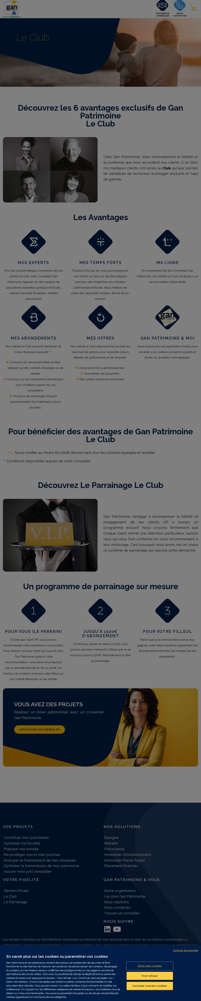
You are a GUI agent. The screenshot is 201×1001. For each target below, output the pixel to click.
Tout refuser (149, 975)
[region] (100, 973)
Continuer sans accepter (185, 950)
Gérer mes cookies (149, 965)
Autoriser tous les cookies (149, 985)
